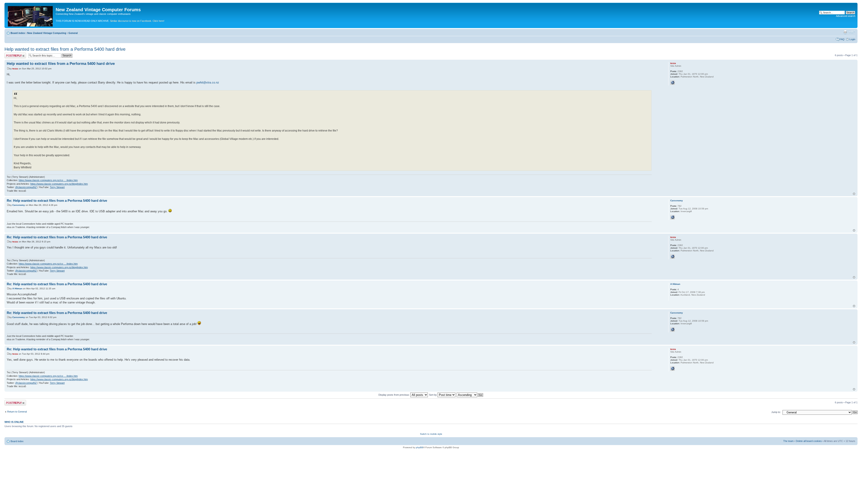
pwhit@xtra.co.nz (207, 82)
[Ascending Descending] (470, 394)
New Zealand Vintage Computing (46, 33)
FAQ (842, 39)
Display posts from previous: (394, 394)
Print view (845, 32)
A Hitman (17, 288)
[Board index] (31, 15)
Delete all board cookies (809, 441)
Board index (18, 33)
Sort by (433, 394)
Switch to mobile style (431, 434)
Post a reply (11, 54)
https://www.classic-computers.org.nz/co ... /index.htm (48, 180)
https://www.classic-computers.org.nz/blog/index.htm (59, 183)
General (73, 33)
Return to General (17, 411)
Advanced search (845, 16)
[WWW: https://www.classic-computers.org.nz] (672, 82)
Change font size (852, 32)
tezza (15, 68)
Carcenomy (18, 205)
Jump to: (776, 412)
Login (852, 39)
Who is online (14, 422)
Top (854, 194)
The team (788, 441)
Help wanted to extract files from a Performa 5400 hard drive (64, 49)
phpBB (419, 447)
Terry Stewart (57, 187)
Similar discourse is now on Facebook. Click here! (137, 21)
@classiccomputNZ (26, 187)
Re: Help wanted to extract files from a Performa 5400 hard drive (57, 200)
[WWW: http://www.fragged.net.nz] (672, 217)
